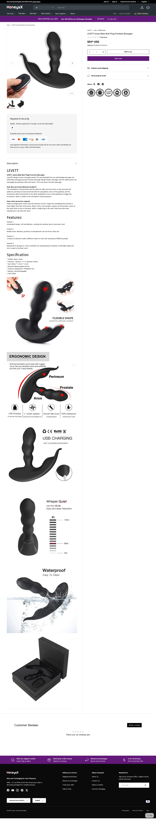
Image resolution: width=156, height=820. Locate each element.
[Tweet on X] (94, 84)
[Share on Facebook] (98, 84)
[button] (148, 7)
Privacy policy (125, 810)
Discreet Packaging (98, 789)
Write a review (134, 725)
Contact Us (96, 781)
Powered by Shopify (21, 810)
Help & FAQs (67, 789)
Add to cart (128, 52)
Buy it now (118, 58)
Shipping (90, 45)
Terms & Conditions (137, 810)
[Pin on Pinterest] (103, 84)
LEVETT (89, 30)
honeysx (13, 810)
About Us (95, 776)
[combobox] (81, 7)
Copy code (112, 19)
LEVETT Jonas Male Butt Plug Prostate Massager (24, 25)
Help (114, 14)
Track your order (68, 785)
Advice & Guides (124, 14)
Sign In (114, 2)
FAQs (147, 810)
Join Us (106, 2)
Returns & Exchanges (70, 781)
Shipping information (70, 776)
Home (8, 25)
